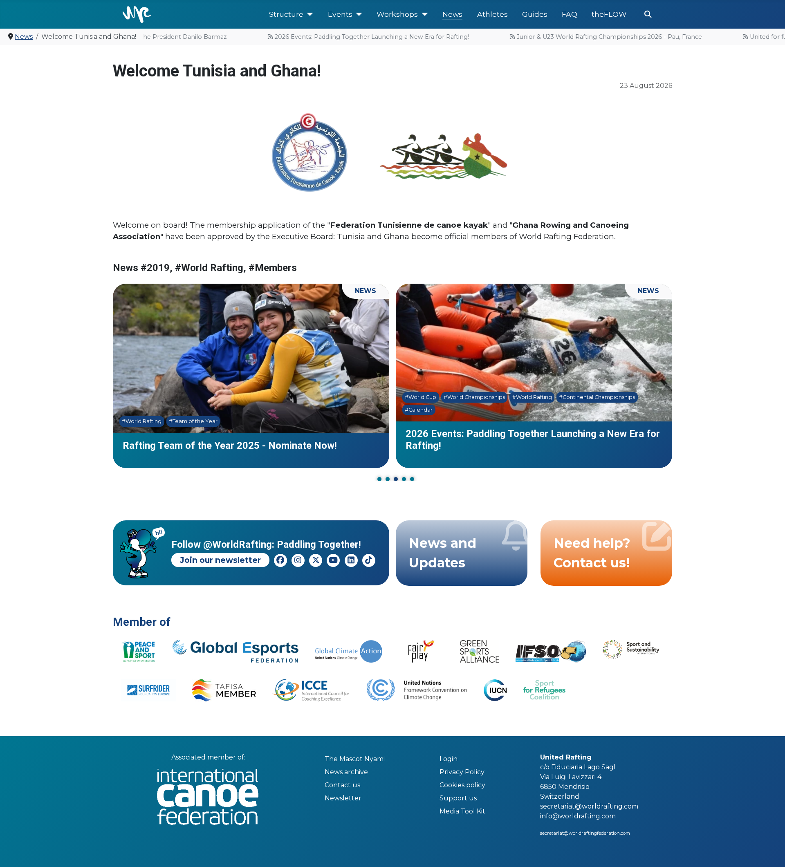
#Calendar (419, 410)
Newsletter (343, 798)
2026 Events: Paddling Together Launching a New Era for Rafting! (355, 36)
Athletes (492, 14)
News (452, 14)
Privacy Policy (462, 772)
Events (340, 14)
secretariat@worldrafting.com (589, 806)
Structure (286, 14)
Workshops (397, 14)
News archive (346, 772)
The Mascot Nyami (355, 759)
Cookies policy (462, 785)
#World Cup (420, 397)
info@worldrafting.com (578, 816)
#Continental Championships (597, 397)
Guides (534, 14)
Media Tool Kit (462, 811)
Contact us (342, 785)
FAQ (569, 14)
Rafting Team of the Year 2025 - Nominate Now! (230, 445)
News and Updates (442, 553)
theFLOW (609, 14)
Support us (458, 798)
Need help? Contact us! (592, 553)
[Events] (357, 14)
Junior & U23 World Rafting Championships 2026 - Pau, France (592, 36)
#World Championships (474, 397)
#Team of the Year (193, 422)
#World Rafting (141, 422)
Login (449, 759)
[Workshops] (423, 14)
